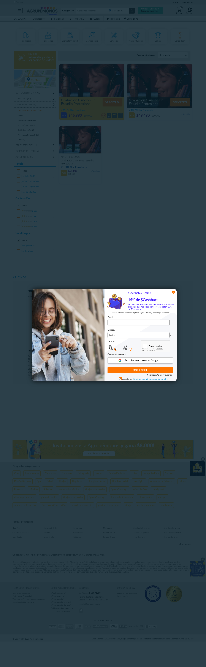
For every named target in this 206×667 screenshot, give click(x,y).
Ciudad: (111, 330)
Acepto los (145, 379)
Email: (110, 317)
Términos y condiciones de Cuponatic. (150, 379)
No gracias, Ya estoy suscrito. (159, 375)
